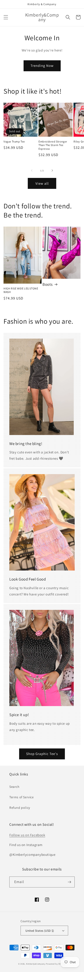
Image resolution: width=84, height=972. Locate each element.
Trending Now (42, 65)
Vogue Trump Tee (14, 141)
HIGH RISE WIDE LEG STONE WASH (21, 290)
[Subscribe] (69, 882)
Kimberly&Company (36, 963)
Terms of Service (21, 797)
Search (14, 787)
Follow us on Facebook (27, 835)
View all (42, 183)
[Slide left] (32, 170)
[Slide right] (52, 170)
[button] (6, 17)
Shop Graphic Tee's (42, 753)
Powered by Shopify (56, 963)
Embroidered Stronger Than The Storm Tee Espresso (52, 145)
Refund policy (19, 807)
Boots (47, 284)
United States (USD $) (39, 931)
